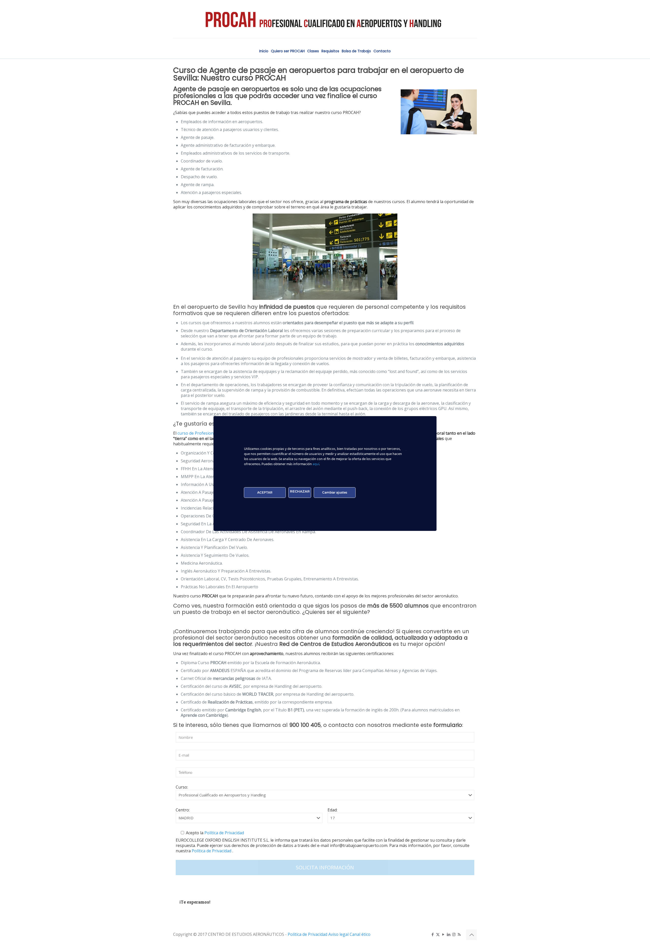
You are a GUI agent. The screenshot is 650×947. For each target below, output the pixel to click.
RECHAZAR (300, 491)
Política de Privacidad (223, 833)
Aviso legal (339, 934)
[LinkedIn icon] (448, 934)
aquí (316, 464)
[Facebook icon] (432, 934)
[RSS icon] (459, 934)
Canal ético (360, 934)
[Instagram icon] (454, 934)
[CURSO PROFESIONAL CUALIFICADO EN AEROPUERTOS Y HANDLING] (325, 19)
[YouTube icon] (443, 934)
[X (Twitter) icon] (438, 934)
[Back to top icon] (471, 934)
